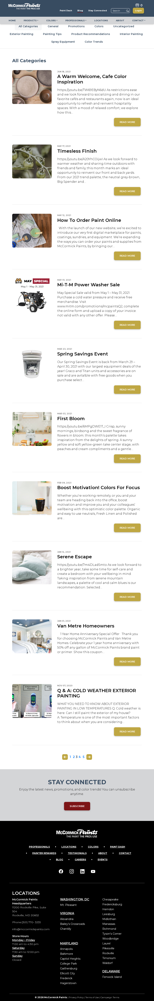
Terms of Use (92, 997)
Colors (98, 26)
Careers (80, 859)
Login (138, 10)
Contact (125, 853)
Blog (59, 859)
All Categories (28, 26)
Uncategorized (123, 26)
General (53, 26)
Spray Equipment (63, 41)
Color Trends (94, 41)
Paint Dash (117, 846)
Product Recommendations (90, 34)
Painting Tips (52, 34)
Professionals (39, 846)
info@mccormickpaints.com (31, 929)
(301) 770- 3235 (31, 922)
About (102, 853)
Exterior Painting (21, 34)
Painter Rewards (44, 853)
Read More (127, 122)
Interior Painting (131, 34)
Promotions (76, 26)
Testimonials (77, 853)
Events (102, 859)
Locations (68, 846)
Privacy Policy (76, 997)
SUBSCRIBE (77, 806)
